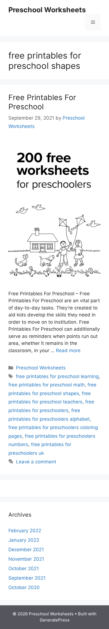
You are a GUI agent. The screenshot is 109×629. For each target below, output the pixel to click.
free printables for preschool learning (57, 376)
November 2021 (26, 559)
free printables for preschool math (46, 385)
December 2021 (26, 549)
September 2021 (27, 578)
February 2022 (24, 530)
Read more (68, 350)
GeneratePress (55, 620)
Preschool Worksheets (47, 10)
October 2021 (23, 568)
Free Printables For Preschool (42, 102)
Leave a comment (36, 462)
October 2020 (24, 587)
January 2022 (23, 540)
